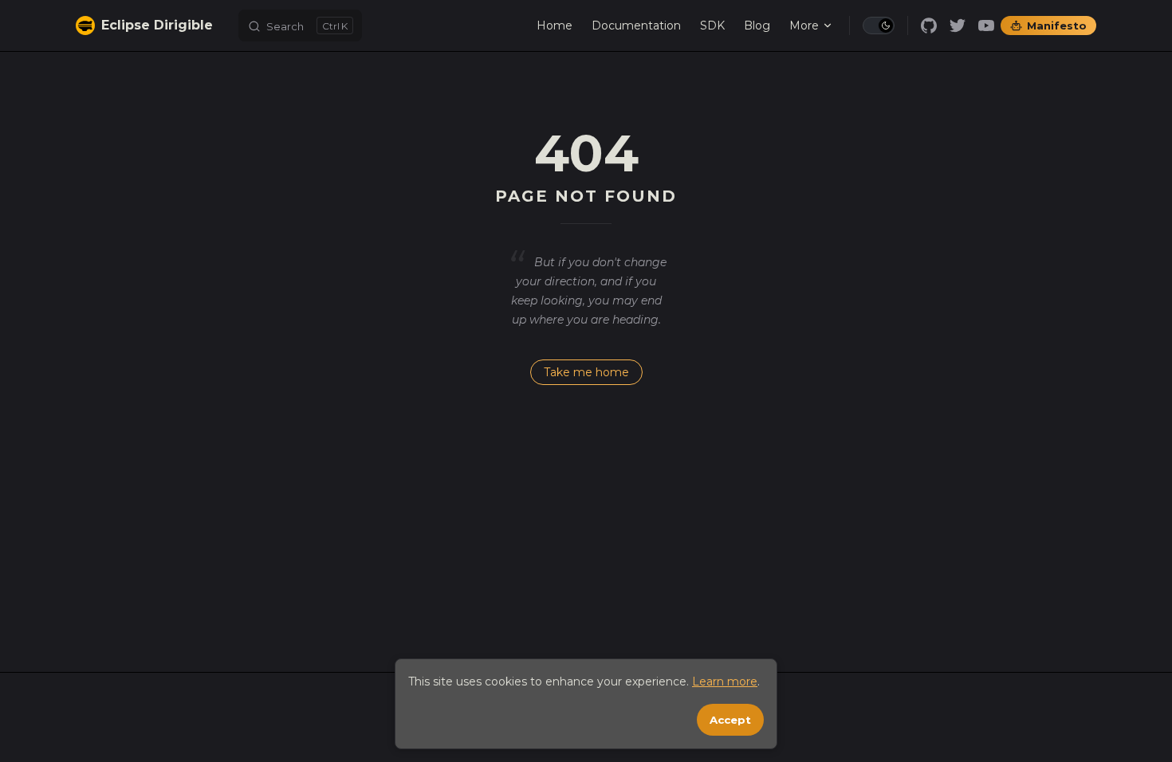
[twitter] (957, 25)
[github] (928, 25)
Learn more (724, 681)
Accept (730, 719)
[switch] (879, 25)
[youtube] (986, 25)
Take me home (586, 372)
